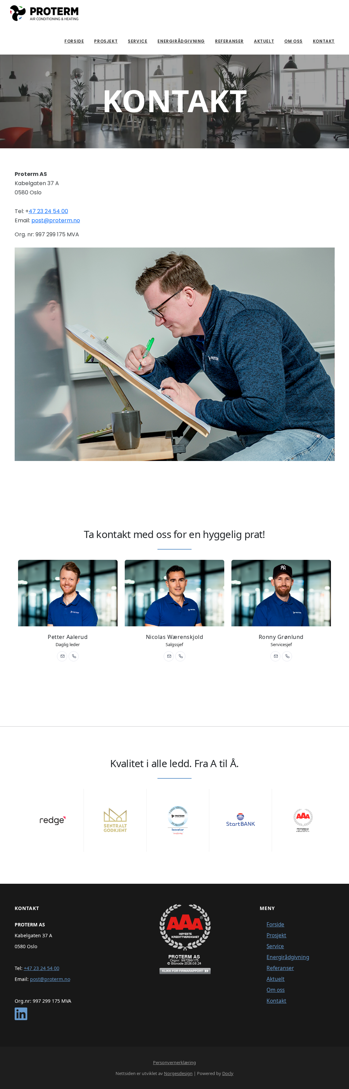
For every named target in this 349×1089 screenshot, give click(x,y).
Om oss (293, 41)
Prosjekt (106, 41)
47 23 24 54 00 (48, 211)
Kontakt (324, 41)
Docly (227, 1073)
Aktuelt (264, 41)
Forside (74, 41)
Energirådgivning (181, 41)
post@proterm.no (55, 220)
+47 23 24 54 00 (41, 968)
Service (137, 41)
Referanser (229, 41)
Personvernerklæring (174, 1062)
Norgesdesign (178, 1073)
